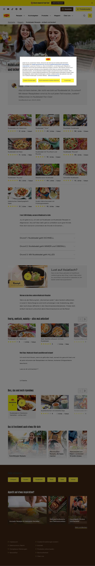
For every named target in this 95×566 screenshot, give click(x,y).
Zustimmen (67, 80)
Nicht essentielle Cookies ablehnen (49, 80)
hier (58, 74)
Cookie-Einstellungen (29, 80)
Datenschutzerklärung (53, 75)
